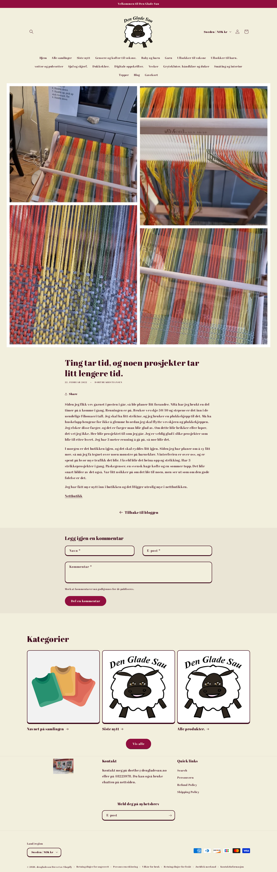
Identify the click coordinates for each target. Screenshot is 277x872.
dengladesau (44, 866)
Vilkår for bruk (151, 866)
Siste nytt (110, 729)
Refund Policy (187, 785)
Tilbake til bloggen (141, 512)
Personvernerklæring (125, 866)
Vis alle (139, 744)
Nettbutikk (74, 496)
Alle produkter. (191, 729)
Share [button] (73, 394)
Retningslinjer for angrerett (92, 866)
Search (182, 770)
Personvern (185, 778)
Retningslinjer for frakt (177, 866)
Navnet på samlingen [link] (45, 729)
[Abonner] (170, 815)
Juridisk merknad (205, 866)
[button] (31, 31)
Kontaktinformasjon (232, 866)
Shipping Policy (188, 792)
